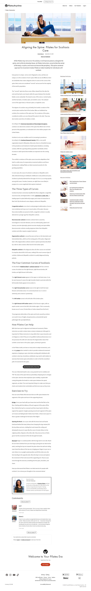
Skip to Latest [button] (25, 501)
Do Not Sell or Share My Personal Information (45, 580)
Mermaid (14, 441)
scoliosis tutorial (34, 266)
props (18, 350)
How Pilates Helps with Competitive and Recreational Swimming (70, 171)
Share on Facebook (45, 56)
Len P (20, 506)
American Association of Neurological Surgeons (34, 124)
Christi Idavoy (41, 54)
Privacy (45, 577)
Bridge (14, 402)
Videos (70, 5)
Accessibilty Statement (45, 584)
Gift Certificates (39, 577)
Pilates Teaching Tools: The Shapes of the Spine (71, 95)
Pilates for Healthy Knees (66, 151)
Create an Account (25, 539)
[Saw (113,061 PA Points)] (14, 521)
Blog (7, 10)
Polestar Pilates (41, 483)
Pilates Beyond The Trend (76, 207)
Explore (53, 577)
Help (43, 574)
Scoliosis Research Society (28, 140)
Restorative (12, 10)
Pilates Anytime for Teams (45, 579)
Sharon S (21, 516)
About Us (65, 5)
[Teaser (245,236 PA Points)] (14, 511)
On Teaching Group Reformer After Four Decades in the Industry (77, 189)
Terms (49, 577)
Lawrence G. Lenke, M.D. (41, 195)
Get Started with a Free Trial (31, 366)
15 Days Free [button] (48, 1)
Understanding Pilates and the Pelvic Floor (70, 114)
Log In (84, 5)
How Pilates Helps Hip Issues (67, 133)
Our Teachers (78, 5)
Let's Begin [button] (45, 564)
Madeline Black (24, 266)
